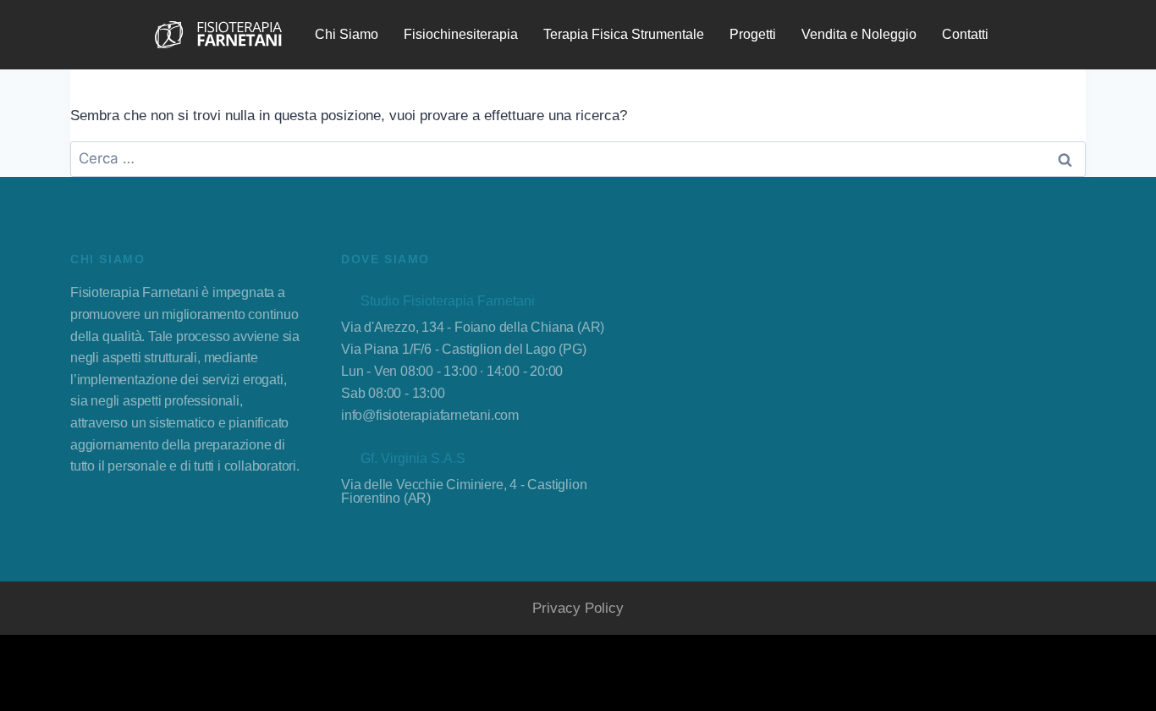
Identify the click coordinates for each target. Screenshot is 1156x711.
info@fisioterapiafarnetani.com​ (430, 415)
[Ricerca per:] (578, 159)
